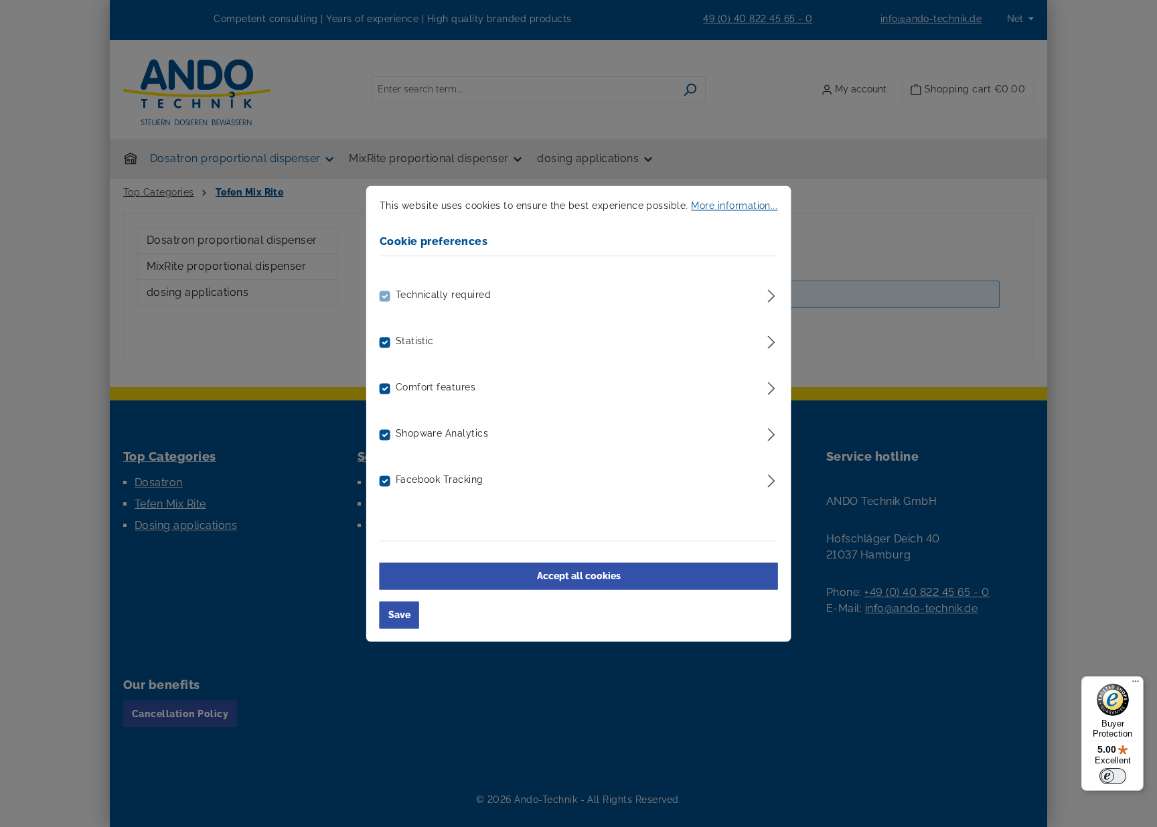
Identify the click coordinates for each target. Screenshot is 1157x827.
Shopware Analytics (442, 433)
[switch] (1112, 776)
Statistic (415, 340)
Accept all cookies (579, 576)
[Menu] (1136, 684)
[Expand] (771, 293)
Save (399, 614)
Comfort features (436, 387)
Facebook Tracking (439, 479)
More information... (734, 205)
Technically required (443, 294)
